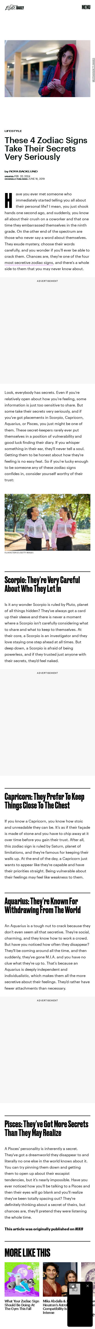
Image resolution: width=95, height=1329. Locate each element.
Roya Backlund (23, 171)
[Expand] (72, 1286)
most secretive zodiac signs (29, 262)
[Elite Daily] (14, 7)
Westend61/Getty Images (93, 70)
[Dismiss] (87, 1286)
